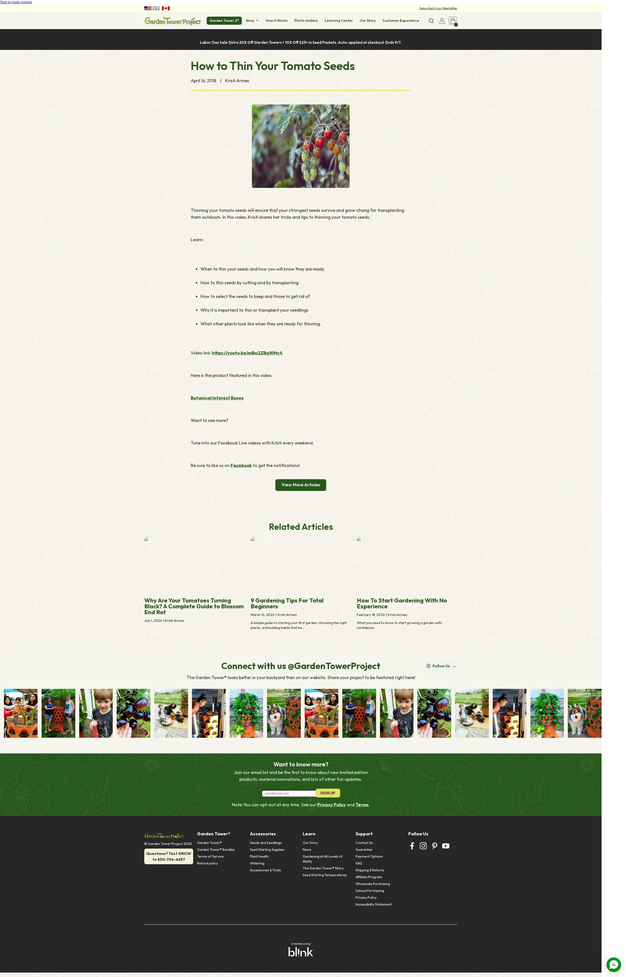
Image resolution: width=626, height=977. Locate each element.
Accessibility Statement (374, 904)
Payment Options (369, 856)
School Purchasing (370, 890)
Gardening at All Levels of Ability (323, 858)
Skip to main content (16, 2)
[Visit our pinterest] (434, 846)
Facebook (241, 465)
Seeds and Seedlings (266, 843)
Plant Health (259, 856)
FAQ (359, 863)
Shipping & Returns (370, 870)
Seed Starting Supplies (267, 849)
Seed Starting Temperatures (325, 875)
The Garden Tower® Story (323, 868)
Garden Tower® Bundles (216, 849)
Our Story (310, 843)
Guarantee (364, 849)
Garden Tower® (209, 843)
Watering (257, 863)
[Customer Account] (442, 20)
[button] (613, 964)
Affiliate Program (369, 877)
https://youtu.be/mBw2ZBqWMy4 (247, 353)
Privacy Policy (331, 804)
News (307, 849)
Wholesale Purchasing (373, 884)
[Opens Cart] (453, 21)
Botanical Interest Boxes (217, 398)
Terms (362, 804)
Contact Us (364, 843)
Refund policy (207, 863)
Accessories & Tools (265, 870)
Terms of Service (210, 856)
